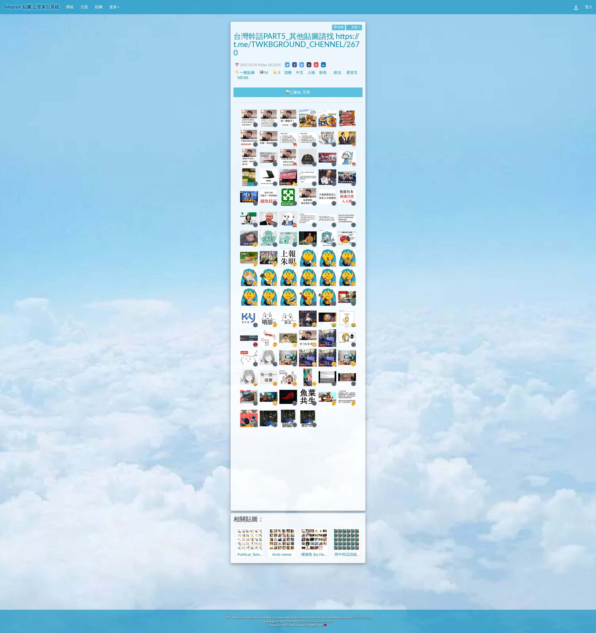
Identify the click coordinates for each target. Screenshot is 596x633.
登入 (589, 7)
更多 (113, 7)
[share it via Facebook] (294, 64)
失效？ (356, 27)
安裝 (306, 92)
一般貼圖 (247, 72)
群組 (70, 7)
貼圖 (98, 7)
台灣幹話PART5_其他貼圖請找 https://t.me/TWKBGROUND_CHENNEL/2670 (297, 45)
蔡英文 (352, 72)
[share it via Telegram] (287, 64)
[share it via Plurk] (316, 64)
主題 (84, 7)
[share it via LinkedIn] (323, 64)
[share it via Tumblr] (309, 64)
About (305, 621)
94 (266, 72)
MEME (243, 78)
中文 (299, 72)
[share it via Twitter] (301, 64)
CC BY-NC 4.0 (360, 617)
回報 (341, 27)
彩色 (323, 72)
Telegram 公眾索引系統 (31, 7)
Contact (316, 621)
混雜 (288, 72)
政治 (337, 72)
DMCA (327, 621)
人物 (311, 72)
